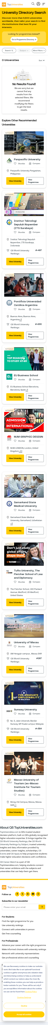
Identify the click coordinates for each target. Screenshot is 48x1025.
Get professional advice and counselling (20, 957)
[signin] (38, 3)
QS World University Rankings (14, 841)
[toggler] (44, 3)
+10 (20, 451)
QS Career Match (8, 862)
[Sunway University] (9, 710)
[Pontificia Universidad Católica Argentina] (9, 302)
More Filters (38, 50)
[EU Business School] (9, 376)
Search (8, 50)
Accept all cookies (24, 1014)
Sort (40, 60)
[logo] (12, 3)
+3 (20, 319)
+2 (11, 523)
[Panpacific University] (9, 160)
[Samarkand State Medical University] (9, 503)
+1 (15, 805)
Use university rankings (12, 925)
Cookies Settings (24, 997)
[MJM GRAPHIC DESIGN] (9, 438)
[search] (33, 4)
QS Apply (15, 853)
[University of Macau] (9, 643)
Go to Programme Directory (23, 39)
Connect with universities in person (18, 929)
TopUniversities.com (9, 832)
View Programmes (33, 180)
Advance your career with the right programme (24, 945)
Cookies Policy (31, 991)
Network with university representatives (20, 953)
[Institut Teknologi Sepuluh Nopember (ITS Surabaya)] (9, 222)
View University (15, 181)
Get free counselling (11, 933)
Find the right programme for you (17, 921)
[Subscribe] (42, 907)
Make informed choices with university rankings (24, 949)
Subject (23, 50)
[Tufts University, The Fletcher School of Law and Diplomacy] (9, 571)
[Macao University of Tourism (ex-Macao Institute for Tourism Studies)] (9, 781)
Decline (24, 1006)
